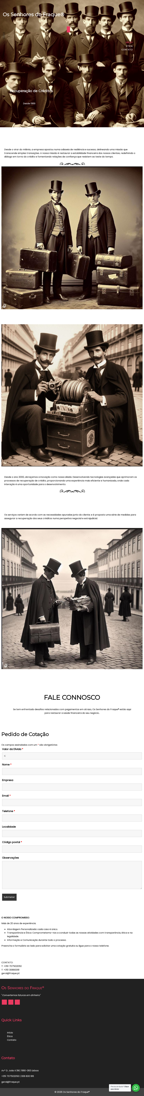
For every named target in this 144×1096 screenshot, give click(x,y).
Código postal (12, 842)
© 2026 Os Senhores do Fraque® (72, 1092)
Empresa (7, 780)
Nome (7, 764)
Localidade (9, 826)
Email (6, 795)
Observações (10, 857)
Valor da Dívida (12, 749)
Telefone (8, 811)
